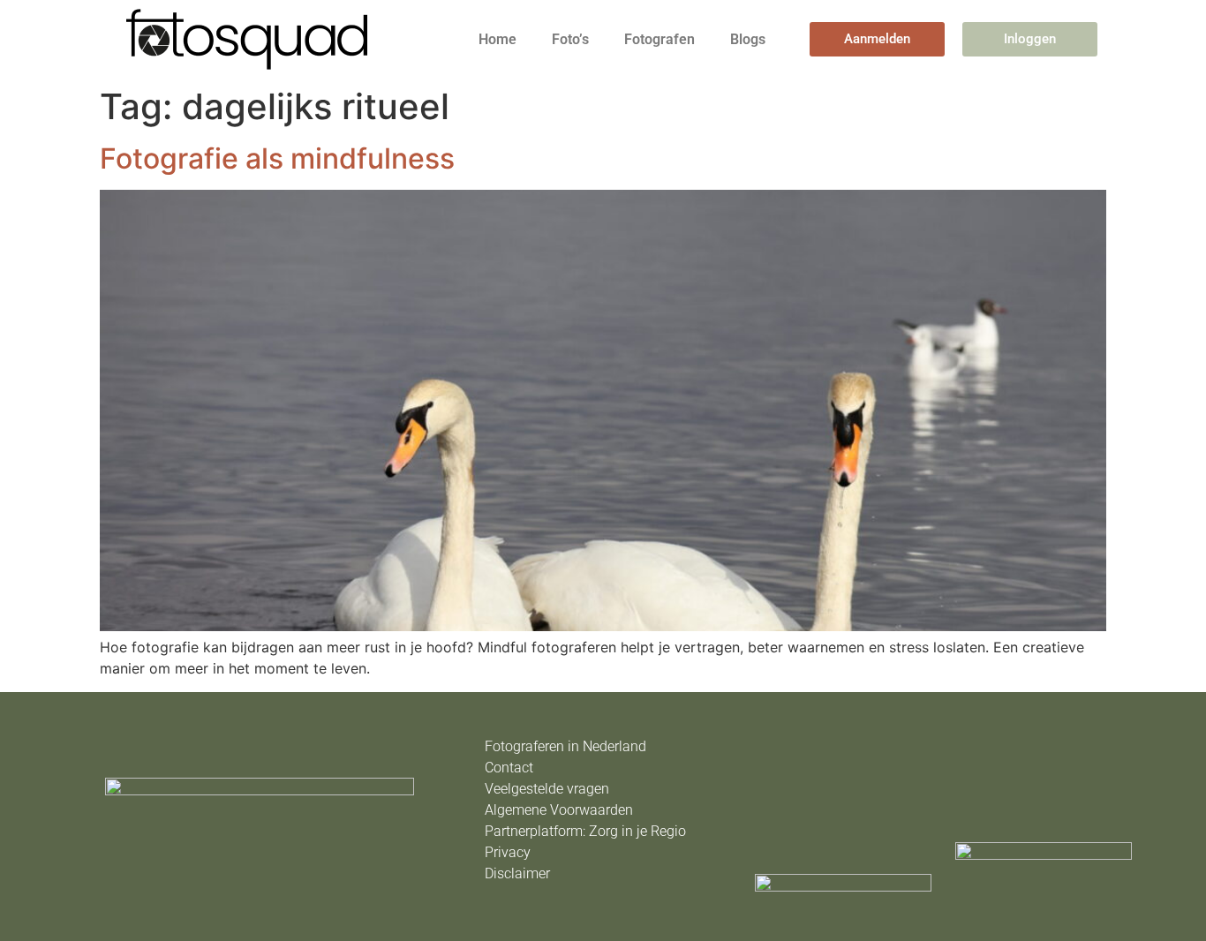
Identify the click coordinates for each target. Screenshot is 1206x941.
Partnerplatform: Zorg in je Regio (585, 831)
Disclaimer (517, 873)
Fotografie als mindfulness (277, 158)
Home (497, 39)
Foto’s (570, 39)
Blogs (747, 39)
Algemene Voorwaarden (559, 810)
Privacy (508, 852)
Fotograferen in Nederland (565, 746)
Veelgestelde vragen (547, 788)
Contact (509, 767)
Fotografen (659, 39)
